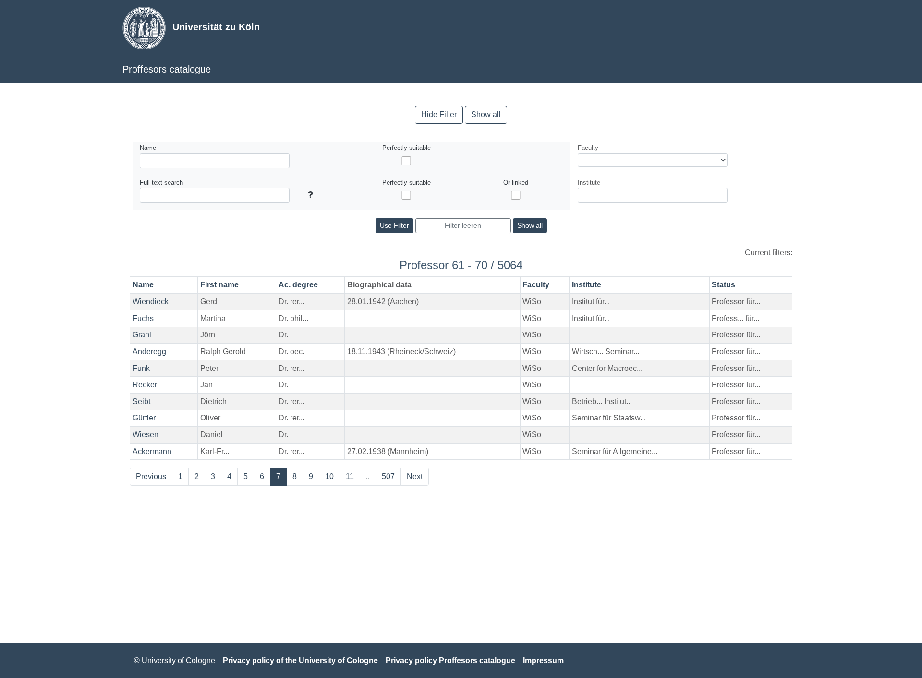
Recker (145, 385)
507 (388, 476)
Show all (486, 115)
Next (415, 476)
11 (350, 476)
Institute (586, 285)
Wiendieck (151, 301)
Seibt (141, 401)
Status (723, 285)
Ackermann (152, 451)
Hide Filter (439, 115)
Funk (141, 368)
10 (329, 476)
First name (219, 285)
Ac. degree (298, 285)
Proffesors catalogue (166, 69)
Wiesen (145, 435)
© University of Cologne (174, 660)
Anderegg (149, 351)
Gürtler (144, 418)
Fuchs (143, 318)
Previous (151, 476)
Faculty (535, 285)
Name (143, 285)
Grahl (142, 335)
